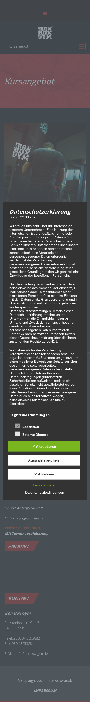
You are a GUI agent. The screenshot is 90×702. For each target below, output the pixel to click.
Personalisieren (44, 485)
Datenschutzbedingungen (44, 492)
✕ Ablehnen (44, 474)
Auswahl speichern (44, 460)
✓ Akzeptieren (44, 446)
